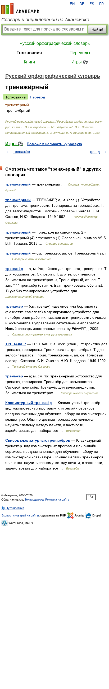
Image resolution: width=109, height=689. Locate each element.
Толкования (29, 52)
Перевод (37, 97)
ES (91, 4)
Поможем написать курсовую (54, 144)
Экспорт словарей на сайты (20, 515)
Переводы (80, 52)
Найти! (97, 29)
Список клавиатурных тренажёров (37, 440)
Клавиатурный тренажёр (28, 403)
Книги (29, 62)
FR (101, 4)
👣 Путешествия (12, 508)
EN (72, 4)
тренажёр (21, 151)
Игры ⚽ (79, 62)
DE (82, 4)
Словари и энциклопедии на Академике (45, 19)
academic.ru (20, 8)
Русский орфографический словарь (55, 43)
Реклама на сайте (57, 499)
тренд (95, 151)
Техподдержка (34, 499)
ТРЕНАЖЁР (15, 344)
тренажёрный (18, 184)
